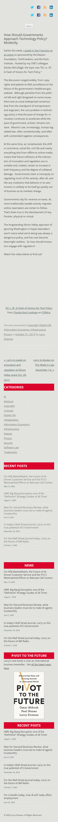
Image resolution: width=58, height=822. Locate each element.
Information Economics (17, 329)
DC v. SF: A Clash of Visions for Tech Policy (29, 308)
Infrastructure (38, 329)
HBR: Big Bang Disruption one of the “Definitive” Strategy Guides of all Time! (25, 495)
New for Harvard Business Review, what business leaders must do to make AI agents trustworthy (28, 510)
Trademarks (10, 452)
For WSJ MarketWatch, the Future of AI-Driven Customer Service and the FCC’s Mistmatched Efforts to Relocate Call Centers (28, 479)
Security (8, 443)
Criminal (8, 410)
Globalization (11, 420)
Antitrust (8, 401)
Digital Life (45, 325)
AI (5, 396)
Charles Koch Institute (26, 312)
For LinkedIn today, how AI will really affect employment (28, 796)
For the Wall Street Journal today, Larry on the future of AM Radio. (27, 540)
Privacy (8, 334)
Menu (29, 26)
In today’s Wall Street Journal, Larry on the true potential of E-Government (27, 526)
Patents (8, 433)
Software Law (11, 447)
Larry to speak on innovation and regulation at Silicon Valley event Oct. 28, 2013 (15, 370)
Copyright (33, 325)
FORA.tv (46, 312)
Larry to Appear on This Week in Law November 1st (43, 365)
